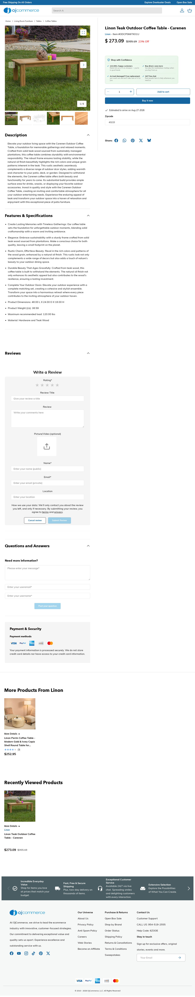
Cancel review (35, 520)
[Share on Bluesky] (149, 140)
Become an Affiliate (89, 948)
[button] (37, 385)
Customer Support (147, 918)
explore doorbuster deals (158, 2)
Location (47, 491)
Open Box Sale (113, 918)
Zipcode (109, 116)
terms (45, 511)
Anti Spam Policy (87, 930)
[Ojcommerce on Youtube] (19, 951)
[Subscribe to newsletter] (179, 957)
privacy (58, 511)
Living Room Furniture (23, 21)
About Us (83, 918)
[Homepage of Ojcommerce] (21, 10)
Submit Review (59, 520)
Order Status (112, 930)
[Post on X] (141, 140)
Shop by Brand (113, 924)
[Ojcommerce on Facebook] (12, 951)
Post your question (47, 606)
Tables (39, 21)
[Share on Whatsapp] (124, 140)
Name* (47, 463)
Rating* (47, 380)
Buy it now (147, 100)
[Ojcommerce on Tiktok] (33, 951)
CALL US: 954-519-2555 (151, 924)
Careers (82, 936)
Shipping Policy (113, 936)
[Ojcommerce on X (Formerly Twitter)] (48, 951)
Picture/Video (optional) (47, 433)
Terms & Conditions (116, 948)
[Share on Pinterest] (132, 140)
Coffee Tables (51, 21)
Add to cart (163, 91)
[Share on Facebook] (116, 140)
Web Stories (85, 942)
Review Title (47, 392)
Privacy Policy (86, 924)
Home (8, 21)
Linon (107, 34)
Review (47, 406)
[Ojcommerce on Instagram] (26, 951)
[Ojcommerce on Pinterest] (41, 951)
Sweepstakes (112, 954)
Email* (47, 477)
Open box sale (184, 2)
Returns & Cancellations (118, 942)
